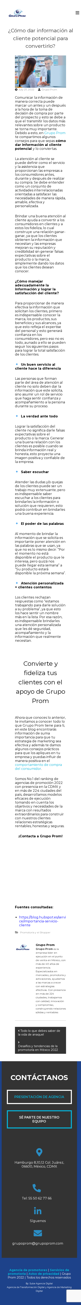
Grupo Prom (49, 89)
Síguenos (38, 1221)
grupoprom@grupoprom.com (37, 1243)
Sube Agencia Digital (41, 1283)
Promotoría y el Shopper (35, 932)
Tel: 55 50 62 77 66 (37, 1198)
